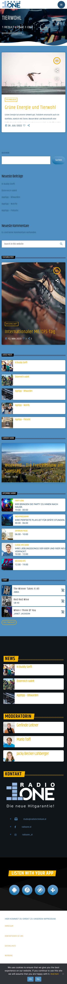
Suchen (5, 153)
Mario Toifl (24, 739)
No (38, 979)
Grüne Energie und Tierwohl (30, 107)
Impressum (9, 926)
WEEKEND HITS (20, 561)
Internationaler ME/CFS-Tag (30, 332)
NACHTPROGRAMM (22, 516)
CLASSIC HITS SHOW (22, 545)
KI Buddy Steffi (8, 184)
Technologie (11, 99)
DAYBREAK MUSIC (21, 531)
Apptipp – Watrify (9, 204)
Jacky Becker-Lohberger (33, 753)
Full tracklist (9, 622)
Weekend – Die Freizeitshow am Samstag (34, 468)
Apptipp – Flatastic (10, 210)
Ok (30, 979)
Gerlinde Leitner (27, 725)
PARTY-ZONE (19, 501)
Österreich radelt (9, 191)
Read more (55, 974)
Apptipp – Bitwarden (11, 197)
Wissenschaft (11, 324)
